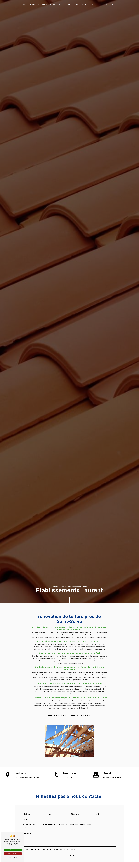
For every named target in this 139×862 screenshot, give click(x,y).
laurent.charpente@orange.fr (112, 777)
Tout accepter (13, 850)
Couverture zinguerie (56, 4)
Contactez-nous (84, 715)
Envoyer (72, 855)
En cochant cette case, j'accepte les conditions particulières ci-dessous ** (51, 849)
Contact (91, 4)
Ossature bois (42, 4)
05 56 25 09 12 (110, 4)
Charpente (33, 4)
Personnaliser (13, 857)
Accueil (25, 4)
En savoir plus (61, 715)
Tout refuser (12, 854)
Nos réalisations (81, 4)
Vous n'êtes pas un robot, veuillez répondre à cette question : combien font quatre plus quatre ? (58, 824)
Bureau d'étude (69, 4)
